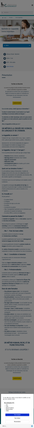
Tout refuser (17, 418)
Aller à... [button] (4, 426)
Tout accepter (17, 414)
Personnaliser (17, 421)
